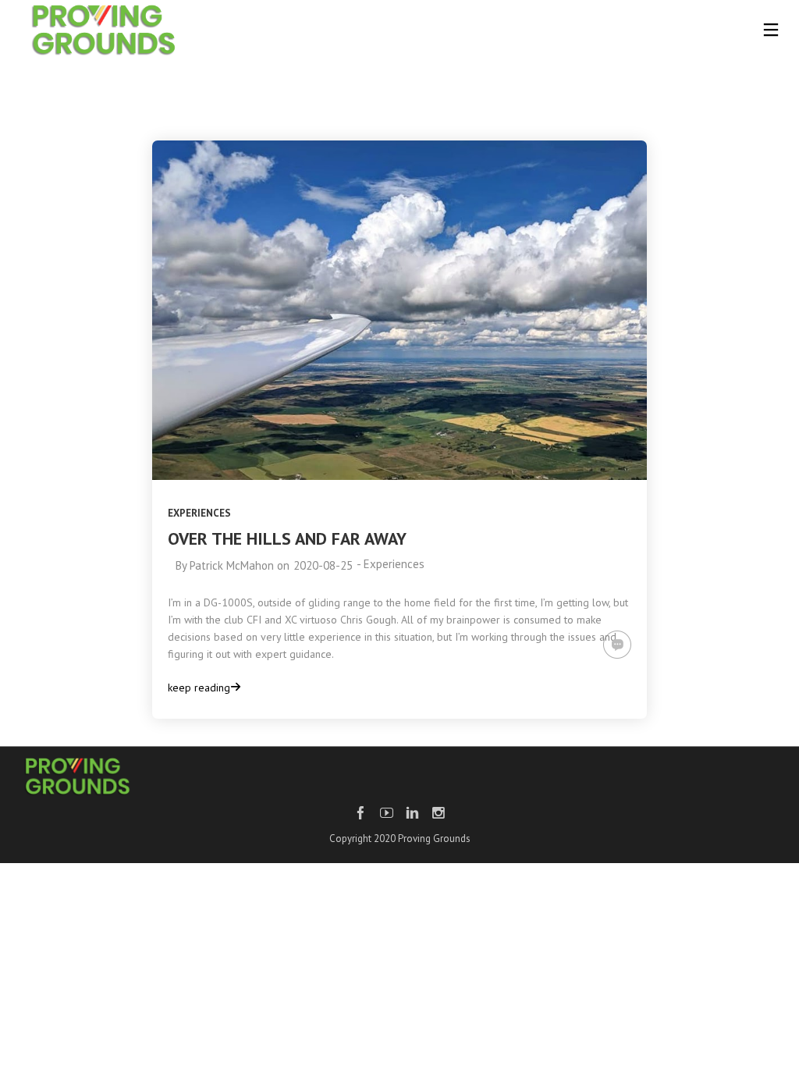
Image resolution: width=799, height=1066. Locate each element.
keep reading (199, 687)
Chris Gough (368, 620)
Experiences (199, 513)
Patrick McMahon (232, 565)
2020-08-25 (323, 565)
